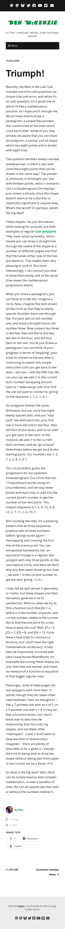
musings (14, 819)
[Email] (52, 5)
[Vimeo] (46, 5)
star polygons (45, 231)
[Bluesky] (22, 5)
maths (13, 825)
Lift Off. (14, 869)
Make (21, 906)
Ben (20, 809)
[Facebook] (34, 5)
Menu (14, 45)
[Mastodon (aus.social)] (17, 5)
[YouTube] (40, 5)
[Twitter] (28, 5)
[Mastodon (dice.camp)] (12, 5)
